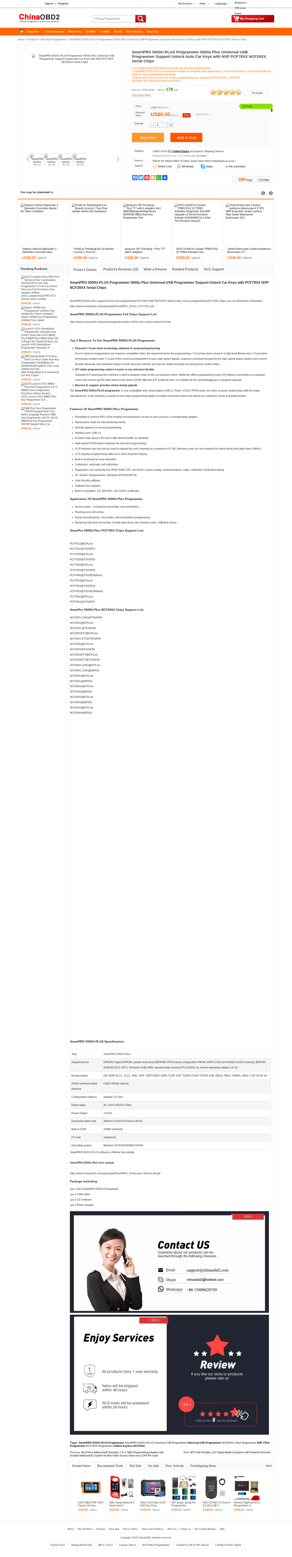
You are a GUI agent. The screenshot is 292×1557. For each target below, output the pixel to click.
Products (33, 39)
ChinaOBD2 (145, 1537)
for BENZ (105, 31)
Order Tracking (134, 31)
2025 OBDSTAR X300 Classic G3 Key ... (90, 1504)
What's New (74, 31)
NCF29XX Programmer (156, 1545)
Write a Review (155, 269)
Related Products (185, 269)
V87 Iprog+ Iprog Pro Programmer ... (183, 1504)
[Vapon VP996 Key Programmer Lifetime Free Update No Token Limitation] (40, 310)
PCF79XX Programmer (99, 1446)
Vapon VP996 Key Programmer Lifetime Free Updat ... (39, 318)
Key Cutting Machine (205, 1529)
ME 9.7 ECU (105, 1545)
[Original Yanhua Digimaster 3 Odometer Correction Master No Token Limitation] (46, 223)
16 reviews (257, 93)
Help (202, 3)
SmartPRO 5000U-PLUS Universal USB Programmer (155, 1442)
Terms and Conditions (152, 1529)
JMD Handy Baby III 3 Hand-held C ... (121, 1504)
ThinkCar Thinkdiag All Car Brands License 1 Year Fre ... (94, 250)
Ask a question (236, 166)
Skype (209, 166)
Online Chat (165, 166)
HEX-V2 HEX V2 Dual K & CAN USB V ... (216, 1504)
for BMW (90, 31)
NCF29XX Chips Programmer (239, 1442)
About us (171, 1529)
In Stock (247, 106)
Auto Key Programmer (53, 39)
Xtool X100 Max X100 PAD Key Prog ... (152, 1504)
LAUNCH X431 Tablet (228, 1545)
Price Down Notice (141, 95)
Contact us (185, 1529)
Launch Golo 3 (127, 1545)
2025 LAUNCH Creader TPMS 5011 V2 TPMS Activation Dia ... (197, 250)
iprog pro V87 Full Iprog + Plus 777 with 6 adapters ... (145, 250)
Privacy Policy (130, 1529)
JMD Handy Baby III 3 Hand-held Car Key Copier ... (40, 374)
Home (23, 32)
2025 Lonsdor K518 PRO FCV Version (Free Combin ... (38, 297)
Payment (101, 1529)
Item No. (136, 90)
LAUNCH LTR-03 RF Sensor (192, 1545)
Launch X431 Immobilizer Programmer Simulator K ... (36, 346)
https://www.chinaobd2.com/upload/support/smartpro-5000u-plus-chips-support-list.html (120, 321)
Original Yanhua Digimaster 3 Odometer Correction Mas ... (39, 250)
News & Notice (85, 1529)
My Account (185, 3)
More (269, 1465)
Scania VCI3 (57, 1545)
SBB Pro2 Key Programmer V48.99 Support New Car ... (37, 422)
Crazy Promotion (54, 31)
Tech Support (214, 269)
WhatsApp (187, 166)
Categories (32, 31)
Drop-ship (152, 31)
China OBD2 (52, 19)
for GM (118, 31)
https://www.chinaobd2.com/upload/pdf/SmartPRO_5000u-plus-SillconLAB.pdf (115, 1173)
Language (221, 3)
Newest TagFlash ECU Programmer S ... (247, 1504)
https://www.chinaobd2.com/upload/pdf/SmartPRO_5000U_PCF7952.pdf (112, 306)
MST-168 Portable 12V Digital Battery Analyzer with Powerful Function (230, 1452)
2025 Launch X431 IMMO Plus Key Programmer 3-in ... (38, 398)
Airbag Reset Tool (81, 1545)
